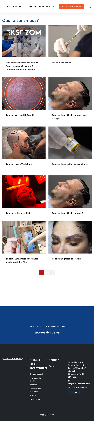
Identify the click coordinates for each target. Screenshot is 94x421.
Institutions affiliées (35, 390)
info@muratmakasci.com (79, 383)
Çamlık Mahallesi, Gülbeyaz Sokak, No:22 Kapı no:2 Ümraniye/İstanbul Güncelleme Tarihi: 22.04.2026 (78, 369)
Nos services (35, 384)
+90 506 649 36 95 (73, 6)
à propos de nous (35, 379)
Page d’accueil (36, 374)
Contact (34, 395)
